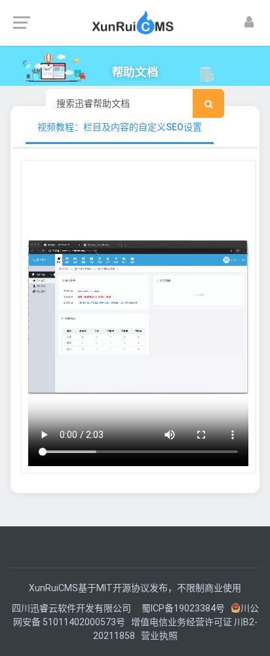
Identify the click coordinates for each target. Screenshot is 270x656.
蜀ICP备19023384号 (183, 608)
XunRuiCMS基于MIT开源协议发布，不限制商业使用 (135, 588)
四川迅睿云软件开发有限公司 (72, 608)
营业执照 (159, 635)
